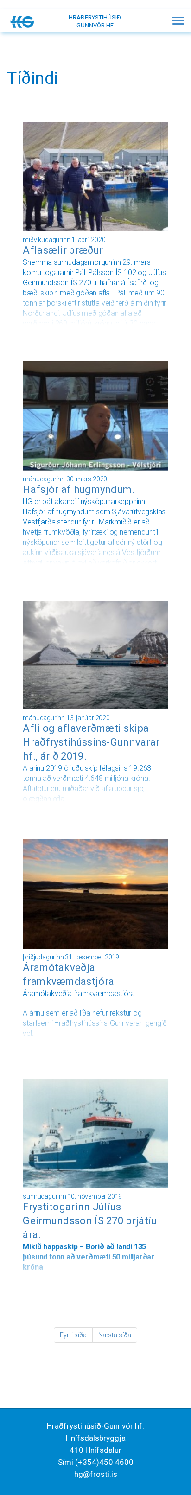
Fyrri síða (73, 1335)
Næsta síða (114, 1335)
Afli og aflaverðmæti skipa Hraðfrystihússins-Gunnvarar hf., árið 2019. (91, 742)
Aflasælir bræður (63, 250)
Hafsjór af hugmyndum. (78, 489)
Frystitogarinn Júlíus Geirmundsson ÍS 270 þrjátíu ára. (90, 1220)
